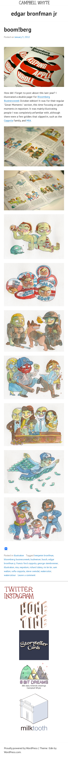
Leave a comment (26, 575)
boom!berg (17, 29)
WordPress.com (12, 752)
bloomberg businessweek (17, 559)
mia (17, 567)
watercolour (10, 575)
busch (44, 559)
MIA (28, 120)
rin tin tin (48, 567)
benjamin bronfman (43, 555)
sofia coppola (18, 571)
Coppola (8, 120)
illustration (19, 555)
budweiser (36, 559)
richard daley (36, 567)
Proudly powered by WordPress (21, 748)
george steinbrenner (47, 563)
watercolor (46, 571)
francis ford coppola (26, 563)
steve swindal (33, 571)
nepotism (24, 567)
